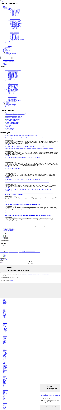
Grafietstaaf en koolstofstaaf (10, 104)
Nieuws (4, 48)
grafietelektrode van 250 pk (15, 21)
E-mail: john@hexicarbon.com (8, 230)
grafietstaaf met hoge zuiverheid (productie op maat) (15, 114)
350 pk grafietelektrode (12, 83)
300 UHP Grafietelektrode (15, 10)
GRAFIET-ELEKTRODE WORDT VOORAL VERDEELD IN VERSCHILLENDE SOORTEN (29, 149)
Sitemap (33, 251)
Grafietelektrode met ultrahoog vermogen (15, 9)
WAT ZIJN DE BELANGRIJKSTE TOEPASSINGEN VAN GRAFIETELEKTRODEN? (27, 160)
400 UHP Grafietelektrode (15, 12)
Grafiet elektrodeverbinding (13, 41)
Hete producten (29, 251)
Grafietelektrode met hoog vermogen (14, 20)
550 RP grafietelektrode (14, 37)
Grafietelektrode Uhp (4, 252)
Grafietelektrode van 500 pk (15, 26)
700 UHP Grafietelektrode (15, 19)
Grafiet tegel (10, 46)
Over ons (4, 51)
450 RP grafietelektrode (14, 35)
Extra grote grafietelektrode (13, 40)
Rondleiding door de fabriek (10, 53)
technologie (5, 64)
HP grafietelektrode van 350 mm (16, 23)
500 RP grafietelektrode (14, 36)
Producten (5, 7)
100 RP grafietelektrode (14, 30)
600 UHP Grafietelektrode (15, 16)
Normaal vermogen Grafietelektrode (17, 39)
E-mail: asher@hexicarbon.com (9, 61)
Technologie (5, 49)
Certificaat (7, 52)
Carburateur (7, 47)
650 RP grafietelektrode (12, 99)
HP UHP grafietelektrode (28, 252)
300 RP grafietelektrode (14, 32)
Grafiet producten (8, 42)
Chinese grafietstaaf (9, 129)
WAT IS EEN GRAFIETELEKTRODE (15, 171)
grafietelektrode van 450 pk (15, 25)
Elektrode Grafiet (36, 252)
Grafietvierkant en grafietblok (10, 105)
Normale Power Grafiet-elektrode (14, 29)
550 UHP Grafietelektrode (15, 15)
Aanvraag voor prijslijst (4, 240)
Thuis (4, 6)
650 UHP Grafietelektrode (15, 17)
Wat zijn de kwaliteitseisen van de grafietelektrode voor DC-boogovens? (22, 204)
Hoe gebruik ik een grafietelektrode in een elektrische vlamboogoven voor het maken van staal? (28, 215)
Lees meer (7, 144)
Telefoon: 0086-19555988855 (8, 60)
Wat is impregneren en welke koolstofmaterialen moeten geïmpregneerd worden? (25, 138)
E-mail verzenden (3, 259)
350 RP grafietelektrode (14, 33)
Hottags (23, 251)
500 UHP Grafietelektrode (15, 14)
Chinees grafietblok (11, 45)
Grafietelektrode (8, 8)
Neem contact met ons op (7, 54)
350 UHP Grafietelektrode (15, 11)
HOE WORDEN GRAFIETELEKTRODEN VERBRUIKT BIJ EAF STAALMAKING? (27, 182)
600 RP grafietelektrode (14, 38)
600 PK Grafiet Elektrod (14, 28)
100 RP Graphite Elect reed (13, 90)
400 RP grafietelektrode (14, 34)
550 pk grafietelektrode (14, 27)
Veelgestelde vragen (6, 50)
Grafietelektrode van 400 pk (15, 24)
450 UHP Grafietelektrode (15, 13)
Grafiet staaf (10, 43)
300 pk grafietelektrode (14, 22)
